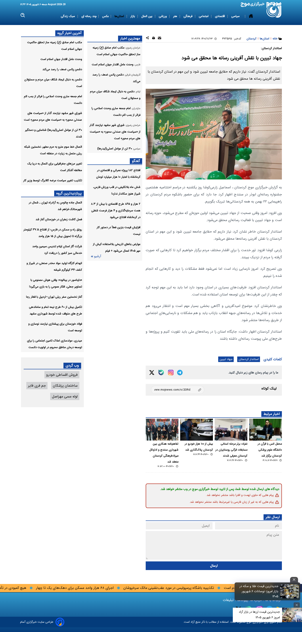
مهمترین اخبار (130, 38)
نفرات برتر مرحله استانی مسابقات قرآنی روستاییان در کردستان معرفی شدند (231, 450)
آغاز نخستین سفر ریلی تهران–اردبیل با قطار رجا (54, 297)
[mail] (159, 38)
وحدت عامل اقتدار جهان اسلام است (61, 59)
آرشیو (97, 256)
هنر (175, 16)
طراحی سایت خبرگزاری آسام (36, 622)
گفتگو (136, 161)
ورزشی (163, 16)
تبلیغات (229, 600)
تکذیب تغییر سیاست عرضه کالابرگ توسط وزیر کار (52, 180)
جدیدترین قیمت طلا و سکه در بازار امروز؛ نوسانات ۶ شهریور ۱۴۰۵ (258, 591)
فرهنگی (188, 16)
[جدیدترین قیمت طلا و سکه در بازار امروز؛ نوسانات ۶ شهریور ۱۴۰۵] (289, 591)
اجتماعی (204, 16)
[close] (294, 579)
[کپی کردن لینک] (177, 390)
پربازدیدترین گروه (69, 193)
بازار (133, 16)
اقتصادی (220, 16)
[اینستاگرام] (171, 372)
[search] (23, 15)
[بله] (161, 372)
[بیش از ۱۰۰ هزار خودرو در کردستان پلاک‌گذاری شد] (196, 430)
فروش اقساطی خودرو (62, 375)
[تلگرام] (180, 373)
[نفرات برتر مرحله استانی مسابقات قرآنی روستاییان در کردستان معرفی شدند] (231, 430)
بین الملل (147, 16)
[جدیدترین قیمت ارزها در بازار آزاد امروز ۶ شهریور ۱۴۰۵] (292, 615)
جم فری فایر (37, 385)
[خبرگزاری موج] (274, 10)
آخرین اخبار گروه (69, 33)
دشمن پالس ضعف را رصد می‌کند (62, 69)
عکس (105, 16)
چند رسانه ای (89, 16)
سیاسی (236, 16)
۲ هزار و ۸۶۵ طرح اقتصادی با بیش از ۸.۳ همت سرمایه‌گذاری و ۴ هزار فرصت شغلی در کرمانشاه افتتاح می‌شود (115, 211)
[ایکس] (151, 372)
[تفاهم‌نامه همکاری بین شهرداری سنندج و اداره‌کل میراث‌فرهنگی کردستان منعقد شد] (162, 430)
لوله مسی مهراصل (65, 396)
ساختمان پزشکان (65, 385)
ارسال (214, 565)
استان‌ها (120, 16)
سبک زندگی (68, 16)
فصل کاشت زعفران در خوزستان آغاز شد (59, 219)
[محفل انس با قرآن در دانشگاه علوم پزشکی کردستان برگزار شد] (265, 430)
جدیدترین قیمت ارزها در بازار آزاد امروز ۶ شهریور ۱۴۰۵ (259, 614)
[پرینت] (153, 38)
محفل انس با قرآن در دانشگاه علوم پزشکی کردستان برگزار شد (270, 450)
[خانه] (251, 16)
